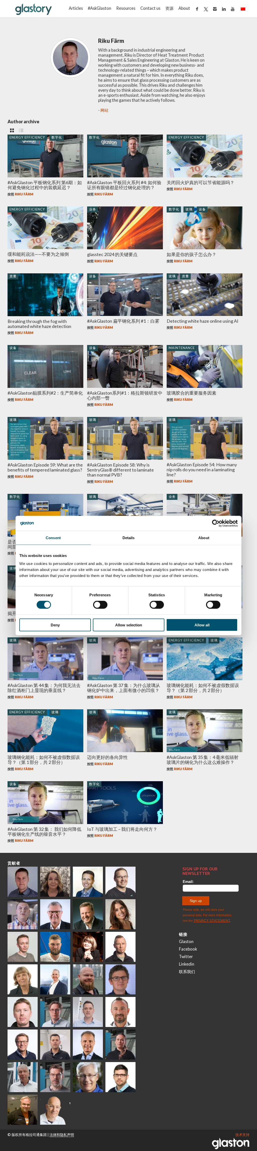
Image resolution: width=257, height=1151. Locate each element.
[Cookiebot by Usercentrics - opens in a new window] (216, 523)
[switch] (100, 605)
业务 (92, 209)
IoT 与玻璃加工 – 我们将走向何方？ (122, 829)
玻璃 (188, 209)
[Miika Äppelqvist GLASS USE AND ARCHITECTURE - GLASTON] (88, 882)
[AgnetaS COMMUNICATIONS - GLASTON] (23, 979)
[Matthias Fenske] (88, 1012)
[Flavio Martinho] (55, 1044)
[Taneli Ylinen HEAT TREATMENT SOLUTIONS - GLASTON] (23, 914)
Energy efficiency (27, 137)
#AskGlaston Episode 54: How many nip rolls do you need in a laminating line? (202, 469)
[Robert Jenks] (55, 979)
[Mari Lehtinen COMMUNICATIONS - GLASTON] (55, 882)
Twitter (186, 956)
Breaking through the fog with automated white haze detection (39, 323)
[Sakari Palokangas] (55, 1077)
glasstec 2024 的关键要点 (112, 254)
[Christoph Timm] (55, 1110)
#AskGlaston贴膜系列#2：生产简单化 (45, 393)
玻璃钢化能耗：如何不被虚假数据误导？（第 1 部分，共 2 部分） (44, 759)
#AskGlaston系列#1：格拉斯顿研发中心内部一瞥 (124, 395)
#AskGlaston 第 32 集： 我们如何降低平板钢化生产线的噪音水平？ (44, 831)
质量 (13, 276)
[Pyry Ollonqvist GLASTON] (120, 1077)
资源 (169, 8)
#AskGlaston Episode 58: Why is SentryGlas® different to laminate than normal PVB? (120, 470)
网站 (104, 110)
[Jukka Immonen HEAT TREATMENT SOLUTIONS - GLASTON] (120, 947)
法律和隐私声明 (61, 1134)
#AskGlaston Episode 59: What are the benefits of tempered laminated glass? (45, 467)
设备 (202, 209)
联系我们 (187, 971)
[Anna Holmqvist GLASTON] (88, 947)
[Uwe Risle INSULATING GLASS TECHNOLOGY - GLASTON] (55, 914)
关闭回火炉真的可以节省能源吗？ (200, 182)
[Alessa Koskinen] (120, 1044)
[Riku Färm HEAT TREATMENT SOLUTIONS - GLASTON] (23, 882)
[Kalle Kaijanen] (23, 947)
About (184, 8)
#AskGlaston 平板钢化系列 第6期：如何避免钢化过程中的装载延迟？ (45, 185)
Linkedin (186, 964)
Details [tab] (128, 538)
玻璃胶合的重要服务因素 (191, 393)
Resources (125, 8)
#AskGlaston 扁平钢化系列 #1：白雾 (123, 321)
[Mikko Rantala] (23, 1012)
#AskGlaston (99, 8)
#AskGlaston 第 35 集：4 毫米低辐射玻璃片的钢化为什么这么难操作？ (202, 759)
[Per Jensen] (88, 1077)
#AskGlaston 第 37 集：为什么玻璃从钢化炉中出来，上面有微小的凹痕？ (123, 687)
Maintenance (182, 348)
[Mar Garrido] (120, 914)
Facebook (188, 949)
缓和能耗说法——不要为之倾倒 (38, 254)
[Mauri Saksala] (88, 914)
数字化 (56, 137)
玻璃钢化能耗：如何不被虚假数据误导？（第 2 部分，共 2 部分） (203, 687)
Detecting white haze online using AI (202, 321)
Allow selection (128, 625)
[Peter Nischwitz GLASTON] (88, 1044)
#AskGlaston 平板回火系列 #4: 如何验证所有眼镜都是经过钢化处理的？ (124, 185)
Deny (55, 625)
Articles (76, 8)
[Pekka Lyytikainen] (88, 979)
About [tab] (203, 538)
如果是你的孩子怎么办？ (191, 254)
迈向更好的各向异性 (107, 757)
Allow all (202, 625)
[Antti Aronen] (120, 882)
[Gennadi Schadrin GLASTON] (120, 979)
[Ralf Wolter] (23, 1077)
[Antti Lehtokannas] (55, 1012)
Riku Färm (24, 194)
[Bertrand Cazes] (120, 1012)
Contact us (150, 8)
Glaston (186, 941)
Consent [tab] (53, 538)
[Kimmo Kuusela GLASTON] (55, 947)
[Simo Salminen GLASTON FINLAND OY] (23, 1044)
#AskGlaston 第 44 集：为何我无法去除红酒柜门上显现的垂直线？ (44, 687)
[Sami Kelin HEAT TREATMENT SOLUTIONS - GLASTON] (23, 1110)
